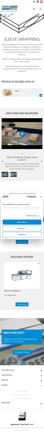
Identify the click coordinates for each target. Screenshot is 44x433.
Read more (11, 295)
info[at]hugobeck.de (23, 395)
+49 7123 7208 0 (23, 391)
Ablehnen (22, 235)
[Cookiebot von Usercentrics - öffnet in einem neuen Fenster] (27, 197)
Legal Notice (14, 424)
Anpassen (21, 228)
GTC (32, 424)
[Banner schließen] (41, 197)
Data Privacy (24, 424)
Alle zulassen (22, 222)
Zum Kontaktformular (23, 398)
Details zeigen (32, 216)
